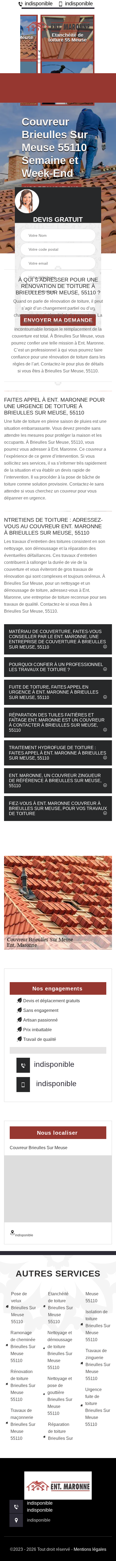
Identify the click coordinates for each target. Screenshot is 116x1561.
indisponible (38, 3)
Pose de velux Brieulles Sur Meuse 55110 (23, 1308)
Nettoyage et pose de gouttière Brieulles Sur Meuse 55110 (59, 1396)
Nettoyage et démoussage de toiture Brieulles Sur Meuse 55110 (59, 1350)
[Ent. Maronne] (58, 25)
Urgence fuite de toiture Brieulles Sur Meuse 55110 (97, 1407)
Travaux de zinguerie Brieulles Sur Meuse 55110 (98, 1364)
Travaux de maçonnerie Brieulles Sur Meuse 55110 (23, 1424)
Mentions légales (90, 1549)
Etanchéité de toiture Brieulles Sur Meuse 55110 (60, 1308)
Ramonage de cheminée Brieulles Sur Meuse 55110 (23, 1346)
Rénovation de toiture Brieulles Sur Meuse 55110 (23, 1385)
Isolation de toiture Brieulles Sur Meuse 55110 (98, 1326)
